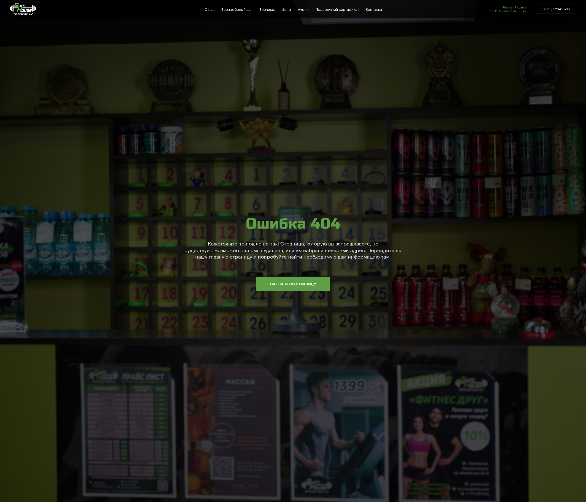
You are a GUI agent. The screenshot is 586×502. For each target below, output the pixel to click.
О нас (209, 9)
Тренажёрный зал (236, 9)
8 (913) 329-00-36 (556, 9)
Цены (286, 9)
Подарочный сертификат (337, 9)
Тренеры (267, 9)
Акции (303, 9)
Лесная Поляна (514, 7)
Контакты (374, 9)
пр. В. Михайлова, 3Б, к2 (508, 11)
